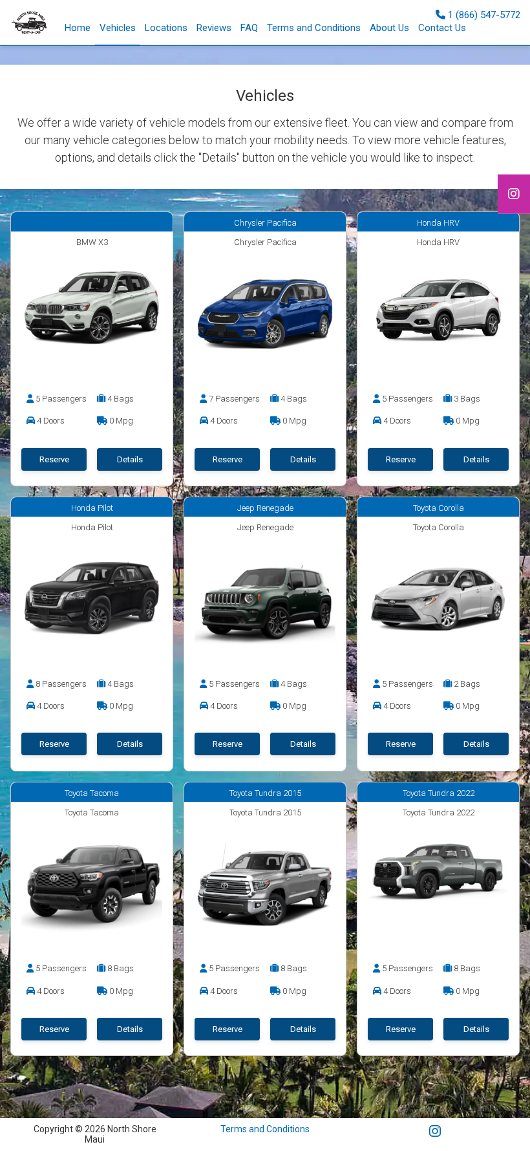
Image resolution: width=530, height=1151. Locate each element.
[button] (214, 28)
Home (77, 28)
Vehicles (118, 28)
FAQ (249, 28)
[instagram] (514, 194)
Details (130, 459)
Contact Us (442, 28)
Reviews (213, 28)
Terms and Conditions (314, 28)
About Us (389, 28)
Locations (166, 28)
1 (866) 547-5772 (482, 14)
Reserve (54, 459)
